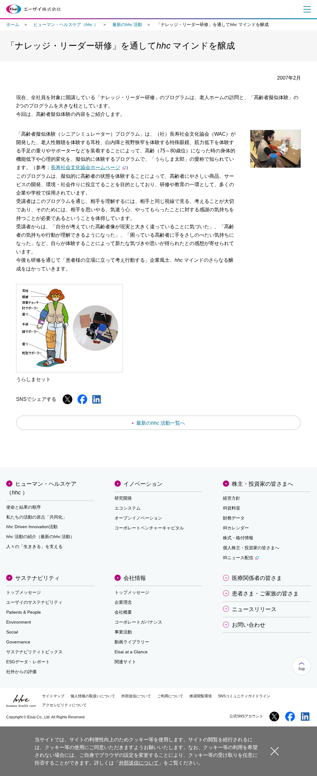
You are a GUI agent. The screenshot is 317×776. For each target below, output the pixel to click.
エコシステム (128, 508)
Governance (18, 641)
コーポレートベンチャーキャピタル (149, 527)
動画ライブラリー (132, 641)
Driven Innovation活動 (32, 526)
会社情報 (135, 578)
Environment (18, 622)
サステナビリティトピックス (34, 651)
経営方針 (231, 498)
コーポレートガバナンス (138, 622)
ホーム (12, 24)
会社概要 (123, 612)
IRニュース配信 (238, 557)
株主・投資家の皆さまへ (262, 484)
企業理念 (123, 602)
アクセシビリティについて (64, 705)
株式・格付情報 (238, 537)
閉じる (274, 750)
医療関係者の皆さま (257, 578)
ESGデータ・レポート (28, 661)
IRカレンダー (236, 527)
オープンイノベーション (138, 517)
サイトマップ (53, 696)
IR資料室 (231, 508)
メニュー (305, 9)
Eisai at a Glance (131, 651)
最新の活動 (127, 24)
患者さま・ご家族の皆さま (265, 593)
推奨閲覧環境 (200, 696)
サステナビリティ (37, 578)
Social (12, 631)
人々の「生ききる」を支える (34, 546)
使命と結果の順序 (23, 507)
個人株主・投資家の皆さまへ (251, 547)
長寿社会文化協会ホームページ (85, 167)
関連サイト (125, 661)
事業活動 (123, 631)
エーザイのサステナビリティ (34, 602)
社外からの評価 (21, 671)
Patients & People (23, 612)
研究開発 (123, 498)
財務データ (234, 517)
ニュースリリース (254, 609)
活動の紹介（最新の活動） (40, 536)
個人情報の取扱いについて (93, 696)
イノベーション (143, 484)
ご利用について (170, 696)
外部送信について (136, 696)
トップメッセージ (23, 592)
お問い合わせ (248, 625)
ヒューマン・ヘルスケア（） (65, 24)
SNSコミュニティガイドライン (244, 696)
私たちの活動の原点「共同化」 (36, 517)
